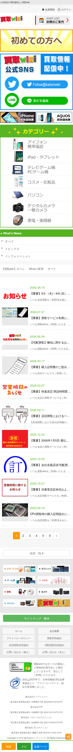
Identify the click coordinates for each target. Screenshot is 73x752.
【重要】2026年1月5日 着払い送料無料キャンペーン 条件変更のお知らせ (50, 440)
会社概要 (54, 631)
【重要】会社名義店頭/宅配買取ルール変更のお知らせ (50, 465)
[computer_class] (36, 195)
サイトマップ (34, 618)
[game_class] (36, 169)
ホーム (18, 631)
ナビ (24, 746)
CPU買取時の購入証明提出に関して (50, 514)
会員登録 (50, 9)
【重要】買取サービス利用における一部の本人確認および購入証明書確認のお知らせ (50, 318)
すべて (9, 241)
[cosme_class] (36, 182)
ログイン (66, 9)
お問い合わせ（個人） (18, 652)
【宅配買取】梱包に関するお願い (50, 342)
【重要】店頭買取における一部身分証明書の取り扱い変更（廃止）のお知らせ (50, 416)
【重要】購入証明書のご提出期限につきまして (50, 367)
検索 (8, 746)
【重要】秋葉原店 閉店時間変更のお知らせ (50, 391)
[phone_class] (36, 143)
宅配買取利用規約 (54, 645)
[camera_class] (36, 207)
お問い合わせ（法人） (54, 652)
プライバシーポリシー (18, 638)
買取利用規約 (54, 638)
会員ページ (40, 746)
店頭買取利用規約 (18, 645)
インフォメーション (18, 256)
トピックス (12, 249)
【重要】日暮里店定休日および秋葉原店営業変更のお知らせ (50, 489)
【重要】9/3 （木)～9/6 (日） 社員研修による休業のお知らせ (50, 293)
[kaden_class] (36, 220)
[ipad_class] (36, 156)
